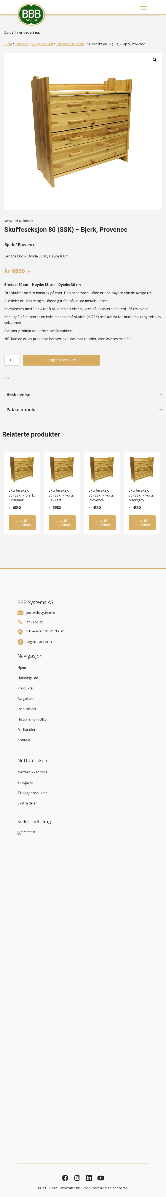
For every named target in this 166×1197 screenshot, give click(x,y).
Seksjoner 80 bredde (70, 44)
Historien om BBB (32, 719)
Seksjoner (22, 44)
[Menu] (143, 8)
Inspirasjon (27, 709)
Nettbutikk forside (33, 772)
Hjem (8, 44)
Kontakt (24, 740)
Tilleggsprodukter (32, 792)
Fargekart (26, 698)
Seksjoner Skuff (42, 44)
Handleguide (28, 677)
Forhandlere (27, 729)
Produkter (26, 688)
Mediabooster (115, 1188)
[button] (155, 60)
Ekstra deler (27, 803)
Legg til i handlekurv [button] (22, 523)
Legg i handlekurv (61, 360)
